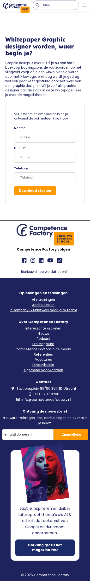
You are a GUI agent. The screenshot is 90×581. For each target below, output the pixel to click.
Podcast (43, 338)
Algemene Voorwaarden (43, 370)
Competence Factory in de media (43, 349)
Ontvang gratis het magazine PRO (45, 547)
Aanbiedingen (43, 305)
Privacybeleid (43, 365)
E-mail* (20, 148)
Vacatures (43, 359)
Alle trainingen (43, 299)
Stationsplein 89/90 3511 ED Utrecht (46, 388)
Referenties (43, 354)
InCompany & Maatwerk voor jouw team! (43, 310)
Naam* (19, 128)
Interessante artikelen (43, 328)
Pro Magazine (43, 344)
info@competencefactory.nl (46, 399)
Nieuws (43, 333)
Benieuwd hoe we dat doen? (44, 272)
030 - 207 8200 (46, 394)
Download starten (35, 190)
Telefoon (21, 168)
